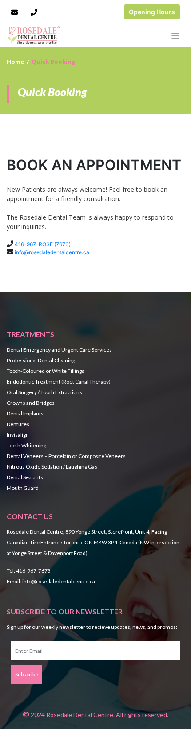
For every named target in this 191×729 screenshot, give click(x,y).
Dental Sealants (25, 477)
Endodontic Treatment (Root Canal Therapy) (59, 381)
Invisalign (18, 434)
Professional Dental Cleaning (41, 360)
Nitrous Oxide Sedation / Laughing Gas (52, 466)
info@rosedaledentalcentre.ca (52, 252)
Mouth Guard (23, 488)
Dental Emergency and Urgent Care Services (59, 349)
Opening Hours (152, 12)
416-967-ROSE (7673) (43, 244)
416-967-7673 (33, 570)
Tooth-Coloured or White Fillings (45, 371)
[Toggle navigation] (176, 36)
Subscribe (26, 674)
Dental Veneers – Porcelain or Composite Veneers (66, 456)
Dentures (18, 424)
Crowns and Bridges (31, 402)
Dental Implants (25, 413)
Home (15, 62)
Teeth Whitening (26, 445)
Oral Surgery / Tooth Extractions (44, 392)
